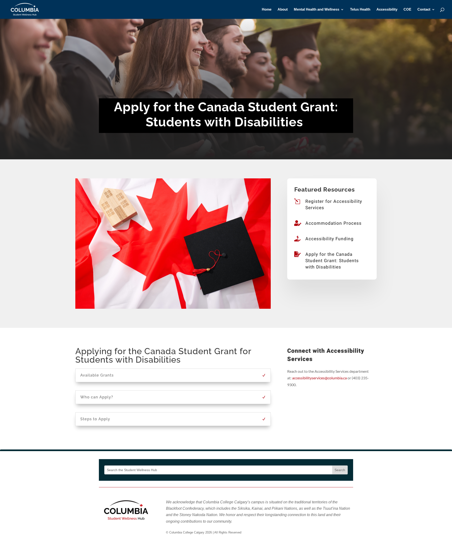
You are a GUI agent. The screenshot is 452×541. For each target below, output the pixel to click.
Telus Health (360, 9)
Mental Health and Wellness (316, 9)
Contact (423, 9)
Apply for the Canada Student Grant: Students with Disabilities (332, 260)
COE (407, 9)
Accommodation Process (333, 223)
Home (266, 9)
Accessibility (386, 9)
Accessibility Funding (329, 239)
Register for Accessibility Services (333, 204)
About (283, 9)
